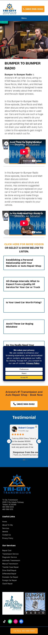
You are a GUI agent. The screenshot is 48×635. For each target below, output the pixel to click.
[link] (24, 631)
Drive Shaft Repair (9, 570)
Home (4, 522)
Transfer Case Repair (10, 567)
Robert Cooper (26, 427)
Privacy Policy (7, 538)
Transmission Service (10, 554)
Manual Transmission (10, 564)
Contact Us (6, 535)
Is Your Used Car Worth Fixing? (23, 302)
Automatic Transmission (11, 560)
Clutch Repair (7, 584)
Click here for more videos (24, 244)
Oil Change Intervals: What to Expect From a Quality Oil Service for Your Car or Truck (23, 284)
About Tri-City (7, 525)
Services (5, 528)
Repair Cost (6, 550)
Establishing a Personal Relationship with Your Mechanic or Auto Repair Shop (23, 262)
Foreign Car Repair (9, 580)
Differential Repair (9, 574)
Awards (5, 532)
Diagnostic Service (9, 557)
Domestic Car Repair (10, 577)
